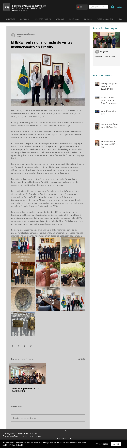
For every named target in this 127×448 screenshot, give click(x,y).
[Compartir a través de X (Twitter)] (18, 346)
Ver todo (81, 359)
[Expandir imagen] (23, 249)
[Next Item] (116, 40)
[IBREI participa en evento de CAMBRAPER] (27, 373)
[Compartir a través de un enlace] (30, 346)
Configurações (102, 444)
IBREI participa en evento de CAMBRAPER (25, 389)
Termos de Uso (21, 436)
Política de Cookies (16, 445)
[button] (60, 19)
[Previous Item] (97, 40)
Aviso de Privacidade (27, 433)
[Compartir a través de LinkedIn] (24, 346)
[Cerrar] (124, 444)
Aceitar (116, 444)
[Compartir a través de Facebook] (12, 346)
